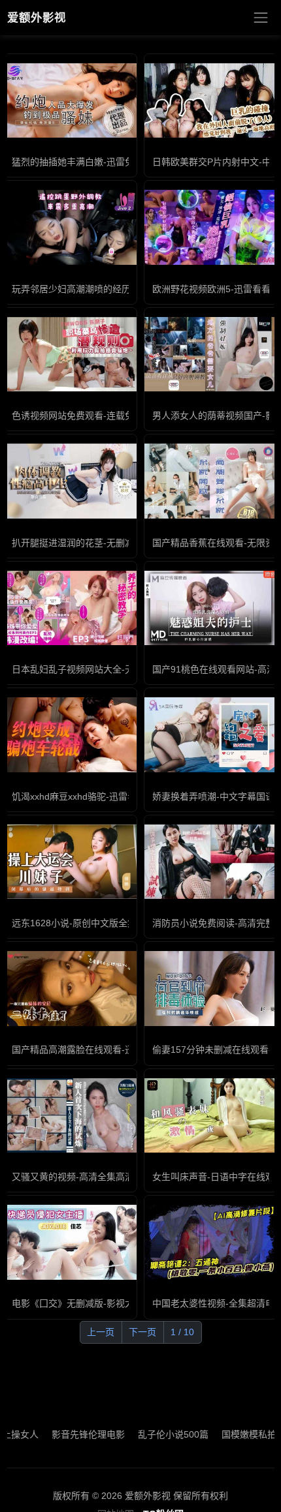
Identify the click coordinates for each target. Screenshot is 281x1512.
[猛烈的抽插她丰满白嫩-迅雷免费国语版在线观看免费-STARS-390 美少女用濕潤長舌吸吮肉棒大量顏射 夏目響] (70, 100)
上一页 (100, 1332)
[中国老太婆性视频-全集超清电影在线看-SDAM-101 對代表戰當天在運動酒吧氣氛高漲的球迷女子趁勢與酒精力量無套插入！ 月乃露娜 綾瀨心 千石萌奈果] (210, 1242)
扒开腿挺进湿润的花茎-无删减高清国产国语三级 (109, 542)
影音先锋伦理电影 (68, 1434)
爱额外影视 (36, 17)
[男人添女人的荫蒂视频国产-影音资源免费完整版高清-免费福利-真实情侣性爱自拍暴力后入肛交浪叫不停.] (210, 354)
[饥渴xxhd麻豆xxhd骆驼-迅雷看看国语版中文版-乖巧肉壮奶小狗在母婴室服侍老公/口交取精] (70, 734)
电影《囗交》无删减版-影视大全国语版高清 (100, 1303)
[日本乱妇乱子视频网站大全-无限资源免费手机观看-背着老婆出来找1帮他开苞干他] (70, 608)
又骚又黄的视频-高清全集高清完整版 (86, 1177)
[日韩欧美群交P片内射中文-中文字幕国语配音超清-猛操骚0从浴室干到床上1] (210, 100)
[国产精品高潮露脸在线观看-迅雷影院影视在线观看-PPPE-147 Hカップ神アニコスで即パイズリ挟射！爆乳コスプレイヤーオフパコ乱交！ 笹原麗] (70, 988)
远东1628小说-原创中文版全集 (74, 923)
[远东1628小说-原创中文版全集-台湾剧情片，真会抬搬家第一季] (70, 861)
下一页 (142, 1332)
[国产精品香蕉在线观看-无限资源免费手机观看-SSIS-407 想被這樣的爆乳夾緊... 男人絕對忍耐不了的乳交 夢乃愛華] (210, 481)
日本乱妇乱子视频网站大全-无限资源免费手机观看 (114, 669)
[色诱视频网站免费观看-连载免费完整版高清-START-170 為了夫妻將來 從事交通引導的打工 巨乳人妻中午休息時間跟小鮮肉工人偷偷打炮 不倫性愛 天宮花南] (70, 354)
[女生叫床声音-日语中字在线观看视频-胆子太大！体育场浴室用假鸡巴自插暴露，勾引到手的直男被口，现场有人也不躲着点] (210, 1115)
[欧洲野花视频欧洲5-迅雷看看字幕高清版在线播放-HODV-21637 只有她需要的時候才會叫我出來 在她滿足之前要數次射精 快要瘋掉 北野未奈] (210, 227)
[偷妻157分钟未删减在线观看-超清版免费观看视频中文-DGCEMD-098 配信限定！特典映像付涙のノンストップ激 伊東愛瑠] (210, 988)
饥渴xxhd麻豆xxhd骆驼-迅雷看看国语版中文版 (106, 796)
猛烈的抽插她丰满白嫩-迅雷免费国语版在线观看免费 (118, 162)
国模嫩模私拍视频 (237, 1434)
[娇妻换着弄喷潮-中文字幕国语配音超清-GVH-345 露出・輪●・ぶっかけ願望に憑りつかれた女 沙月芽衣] (210, 734)
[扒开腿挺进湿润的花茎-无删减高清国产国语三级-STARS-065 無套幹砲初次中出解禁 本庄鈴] (70, 481)
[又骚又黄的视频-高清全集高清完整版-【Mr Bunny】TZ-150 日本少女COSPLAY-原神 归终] (70, 1115)
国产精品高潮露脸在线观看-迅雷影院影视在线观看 (114, 1049)
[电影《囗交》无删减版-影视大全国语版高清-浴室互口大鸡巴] (70, 1242)
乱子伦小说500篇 (153, 1434)
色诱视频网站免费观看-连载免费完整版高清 (100, 415)
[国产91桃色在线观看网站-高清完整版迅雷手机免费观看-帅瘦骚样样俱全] (210, 608)
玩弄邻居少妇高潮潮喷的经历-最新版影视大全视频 (114, 289)
